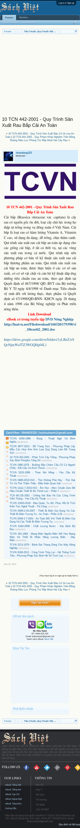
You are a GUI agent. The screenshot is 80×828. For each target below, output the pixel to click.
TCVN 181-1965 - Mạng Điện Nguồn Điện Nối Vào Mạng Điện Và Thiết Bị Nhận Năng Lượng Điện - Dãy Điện (42, 537)
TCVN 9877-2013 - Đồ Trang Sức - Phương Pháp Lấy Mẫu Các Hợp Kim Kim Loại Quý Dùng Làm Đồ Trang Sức (42, 449)
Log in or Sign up (66, 3)
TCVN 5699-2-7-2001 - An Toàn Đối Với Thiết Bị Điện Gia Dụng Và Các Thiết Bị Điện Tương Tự (42, 520)
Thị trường (41, 799)
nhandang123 (24, 152)
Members (23, 17)
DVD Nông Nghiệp (58, 319)
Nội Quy (40, 794)
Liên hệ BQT (42, 809)
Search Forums (10, 22)
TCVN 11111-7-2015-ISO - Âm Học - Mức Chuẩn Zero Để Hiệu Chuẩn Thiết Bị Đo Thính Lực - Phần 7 (42, 489)
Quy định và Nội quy (69, 824)
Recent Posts (28, 22)
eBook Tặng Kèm (13, 803)
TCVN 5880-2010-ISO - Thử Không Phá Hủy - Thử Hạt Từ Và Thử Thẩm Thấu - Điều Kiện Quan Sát (42, 482)
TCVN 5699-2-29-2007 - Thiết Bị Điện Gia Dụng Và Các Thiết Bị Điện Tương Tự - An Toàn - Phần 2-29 (42, 512)
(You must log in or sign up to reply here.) (58, 575)
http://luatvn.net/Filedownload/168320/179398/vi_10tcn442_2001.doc (40, 326)
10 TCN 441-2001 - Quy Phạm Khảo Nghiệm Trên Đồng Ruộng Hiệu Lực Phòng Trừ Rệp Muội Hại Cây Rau (42, 138)
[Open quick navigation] (75, 31)
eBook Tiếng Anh (13, 789)
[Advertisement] (40, 76)
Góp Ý (39, 789)
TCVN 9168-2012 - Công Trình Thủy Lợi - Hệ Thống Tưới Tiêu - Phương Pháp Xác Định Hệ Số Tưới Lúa (42, 554)
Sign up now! (40, 602)
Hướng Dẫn (10, 808)
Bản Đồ (40, 784)
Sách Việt (48, 639)
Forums (9, 17)
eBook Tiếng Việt (13, 785)
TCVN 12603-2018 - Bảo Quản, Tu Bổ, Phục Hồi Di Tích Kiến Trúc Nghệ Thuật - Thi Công (42, 505)
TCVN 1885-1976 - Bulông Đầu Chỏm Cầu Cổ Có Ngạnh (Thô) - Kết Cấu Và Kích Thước (42, 466)
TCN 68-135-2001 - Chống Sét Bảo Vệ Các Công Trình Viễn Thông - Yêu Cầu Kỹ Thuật (42, 497)
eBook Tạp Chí (12, 794)
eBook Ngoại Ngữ (13, 799)
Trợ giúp (40, 804)
